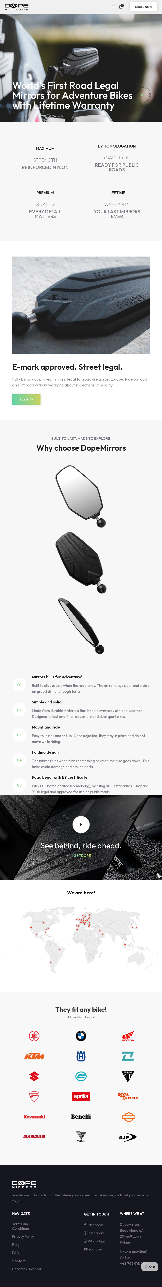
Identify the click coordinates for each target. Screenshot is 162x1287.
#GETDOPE (81, 856)
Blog (16, 1244)
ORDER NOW (143, 7)
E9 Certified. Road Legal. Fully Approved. (116, 157)
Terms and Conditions (21, 1226)
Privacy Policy (23, 1236)
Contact (18, 1261)
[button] (121, 7)
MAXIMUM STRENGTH (45, 158)
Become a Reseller (26, 1269)
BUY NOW (26, 399)
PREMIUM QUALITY (45, 204)
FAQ (15, 1252)
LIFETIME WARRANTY (117, 204)
